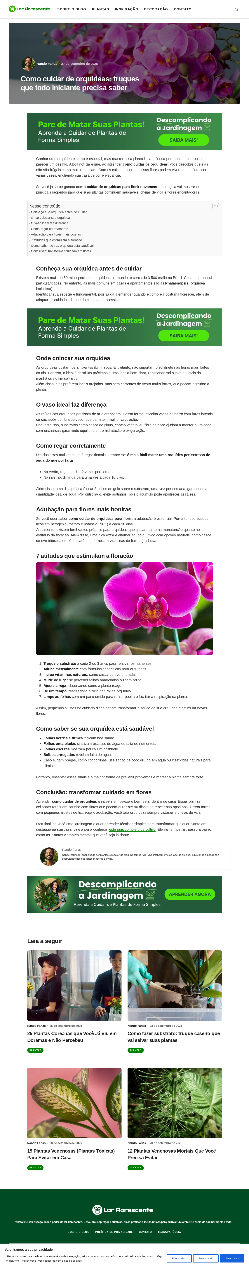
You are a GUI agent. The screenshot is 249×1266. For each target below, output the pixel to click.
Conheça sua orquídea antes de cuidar (59, 212)
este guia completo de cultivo (132, 829)
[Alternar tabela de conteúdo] (214, 206)
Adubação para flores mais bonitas (56, 234)
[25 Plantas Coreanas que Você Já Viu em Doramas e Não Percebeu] (74, 985)
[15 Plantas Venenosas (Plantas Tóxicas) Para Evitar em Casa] (74, 1103)
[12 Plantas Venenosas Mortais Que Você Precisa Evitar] (175, 1103)
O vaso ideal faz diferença (49, 223)
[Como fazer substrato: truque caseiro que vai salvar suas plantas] (175, 985)
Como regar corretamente (49, 229)
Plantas (35, 1050)
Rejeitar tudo (205, 1258)
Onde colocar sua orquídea (50, 218)
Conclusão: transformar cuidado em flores (61, 251)
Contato (145, 1232)
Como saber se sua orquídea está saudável (62, 245)
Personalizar (179, 1258)
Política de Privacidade (114, 1232)
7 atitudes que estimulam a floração (56, 240)
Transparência (169, 1232)
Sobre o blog (78, 1232)
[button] (236, 9)
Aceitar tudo (232, 1258)
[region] (124, 1255)
